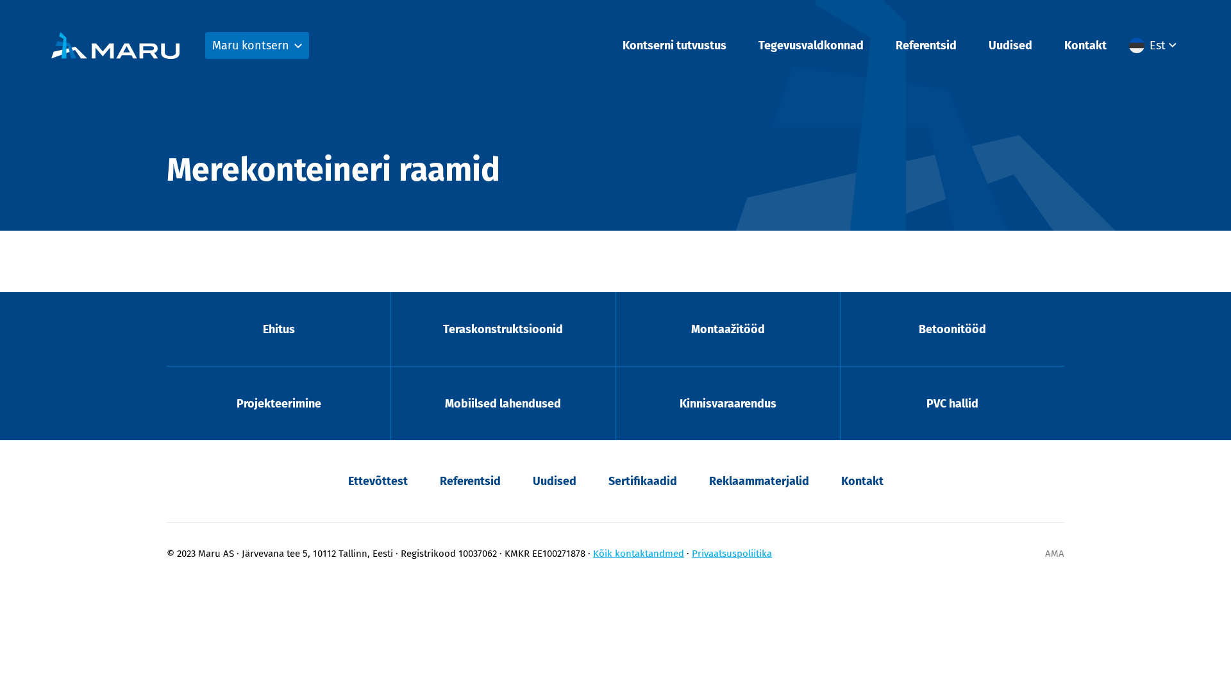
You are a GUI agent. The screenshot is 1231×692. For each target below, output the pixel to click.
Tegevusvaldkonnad (811, 45)
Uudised (1010, 45)
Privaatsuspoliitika (732, 553)
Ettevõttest (378, 481)
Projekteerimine (279, 404)
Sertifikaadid (642, 481)
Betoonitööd (952, 329)
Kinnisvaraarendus (728, 404)
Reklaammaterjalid (759, 481)
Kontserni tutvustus (674, 45)
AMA (1054, 553)
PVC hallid (952, 404)
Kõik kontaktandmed (638, 553)
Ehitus (279, 329)
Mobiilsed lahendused (503, 404)
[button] (1154, 45)
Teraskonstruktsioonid (503, 329)
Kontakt (1085, 45)
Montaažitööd (728, 329)
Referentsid (926, 45)
